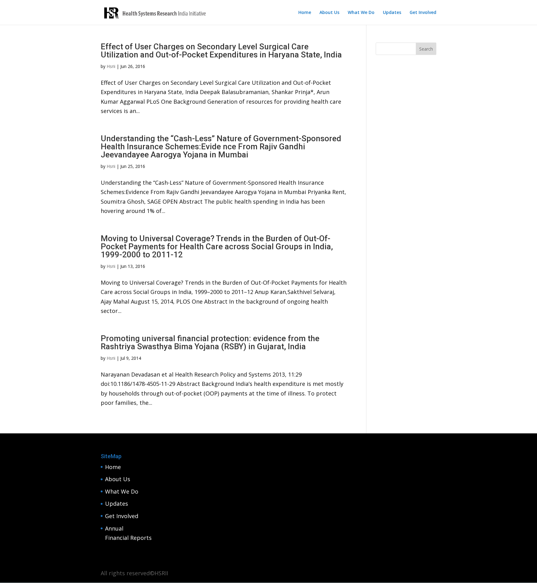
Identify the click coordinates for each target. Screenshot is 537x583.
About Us (329, 12)
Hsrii (111, 66)
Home (304, 12)
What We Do (361, 12)
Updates (392, 12)
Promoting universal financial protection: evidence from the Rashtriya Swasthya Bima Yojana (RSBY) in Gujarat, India (210, 342)
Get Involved (423, 12)
